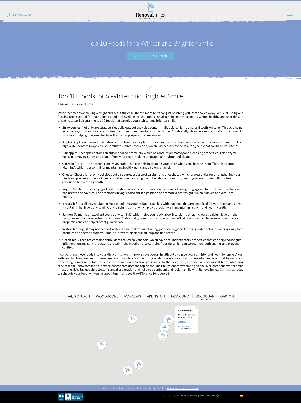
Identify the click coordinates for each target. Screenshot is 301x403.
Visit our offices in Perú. (182, 388)
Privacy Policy (192, 395)
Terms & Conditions (207, 395)
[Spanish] (241, 396)
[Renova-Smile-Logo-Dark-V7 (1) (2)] (150, 3)
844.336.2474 (20, 15)
